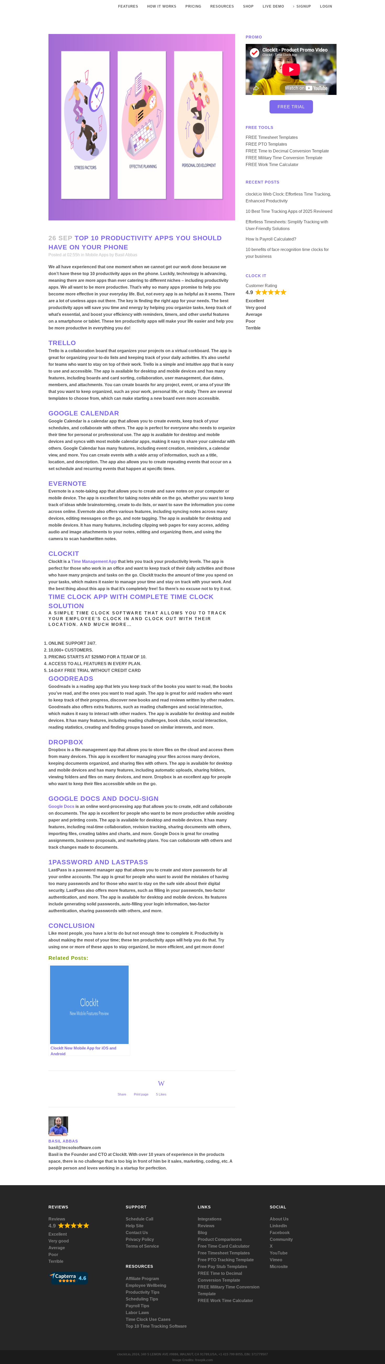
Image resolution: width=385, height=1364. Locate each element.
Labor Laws (137, 1312)
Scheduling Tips (142, 1299)
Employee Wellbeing (146, 1285)
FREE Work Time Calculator (272, 164)
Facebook (280, 1232)
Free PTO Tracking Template (226, 1260)
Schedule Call (139, 1219)
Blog (202, 1232)
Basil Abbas (126, 255)
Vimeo (276, 1260)
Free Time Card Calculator (224, 1246)
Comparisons (228, 1239)
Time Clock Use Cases (148, 1319)
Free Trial (291, 107)
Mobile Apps (96, 255)
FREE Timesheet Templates (272, 137)
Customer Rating (261, 285)
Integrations (210, 1219)
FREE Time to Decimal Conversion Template (287, 151)
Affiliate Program (142, 1278)
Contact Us (137, 1232)
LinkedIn (278, 1226)
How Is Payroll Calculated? (271, 239)
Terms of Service (142, 1246)
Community (281, 1239)
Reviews (56, 1219)
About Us (279, 1219)
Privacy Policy (140, 1239)
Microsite (279, 1266)
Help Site (135, 1226)
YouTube (279, 1253)
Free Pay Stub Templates (222, 1266)
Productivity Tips (143, 1292)
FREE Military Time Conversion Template (284, 158)
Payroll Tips (137, 1306)
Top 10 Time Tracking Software (156, 1326)
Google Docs (61, 806)
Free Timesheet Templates (224, 1253)
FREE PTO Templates (266, 144)
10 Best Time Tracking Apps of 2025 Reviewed (289, 211)
